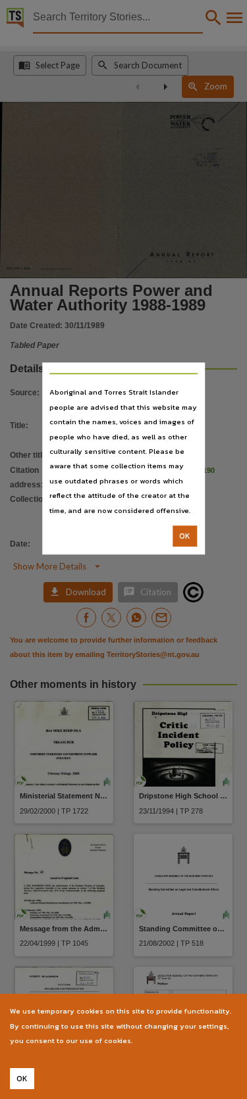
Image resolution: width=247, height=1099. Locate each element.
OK (184, 536)
